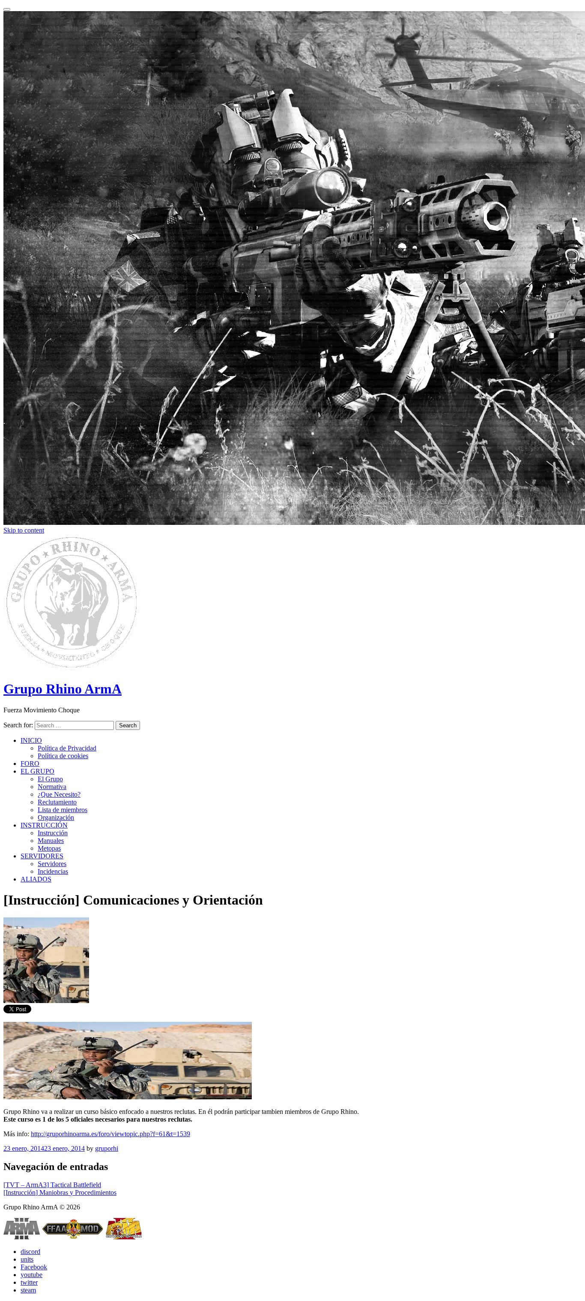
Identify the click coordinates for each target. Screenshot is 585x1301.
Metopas (49, 848)
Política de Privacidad (67, 748)
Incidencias (53, 871)
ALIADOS (36, 879)
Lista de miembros (62, 809)
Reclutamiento (57, 802)
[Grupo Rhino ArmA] (71, 668)
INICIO (31, 740)
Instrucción (53, 833)
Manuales (51, 840)
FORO (30, 763)
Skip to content (23, 530)
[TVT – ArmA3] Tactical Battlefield (52, 1184)
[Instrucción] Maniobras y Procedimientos (59, 1192)
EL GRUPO (37, 771)
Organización (56, 817)
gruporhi (106, 1148)
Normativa (52, 786)
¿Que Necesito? (59, 794)
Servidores (52, 863)
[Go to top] (6, 9)
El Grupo (50, 779)
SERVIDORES (42, 856)
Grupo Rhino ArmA (62, 689)
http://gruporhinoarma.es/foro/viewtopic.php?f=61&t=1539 (110, 1133)
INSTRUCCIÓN (44, 825)
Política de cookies (63, 755)
